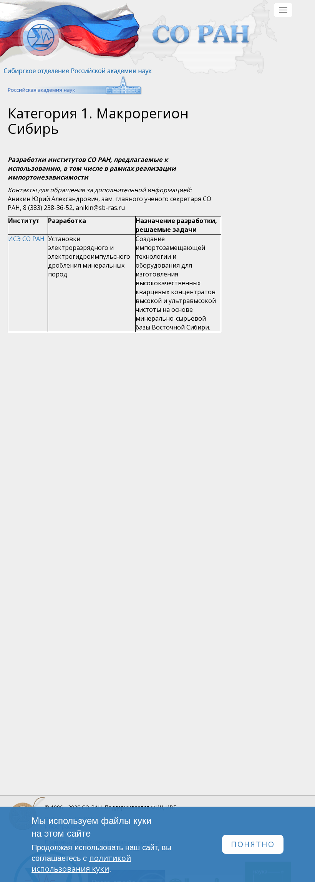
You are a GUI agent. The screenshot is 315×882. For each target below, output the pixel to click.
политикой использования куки (81, 863)
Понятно (253, 844)
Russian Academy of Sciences (71, 85)
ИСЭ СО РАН (26, 239)
